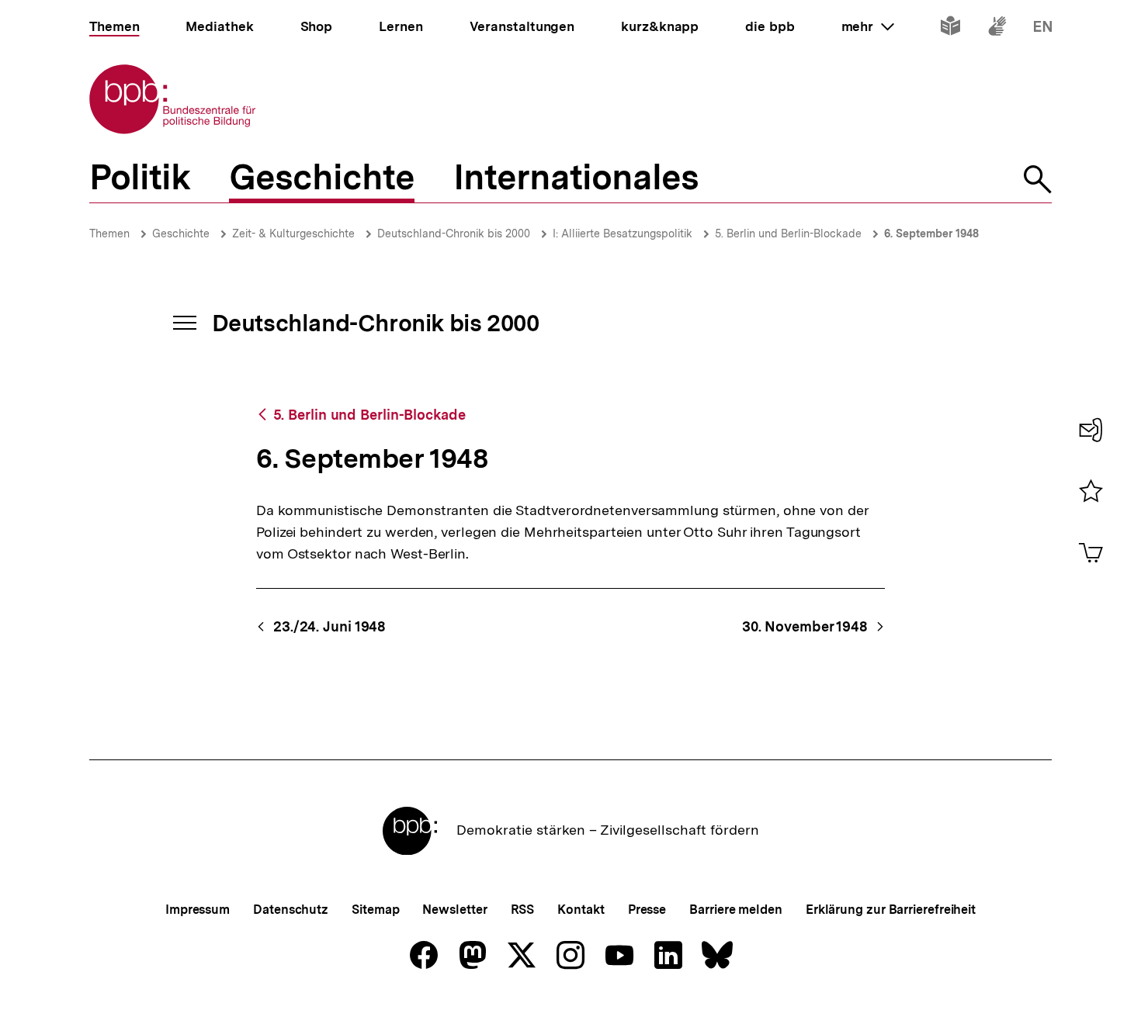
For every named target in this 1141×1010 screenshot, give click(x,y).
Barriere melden (735, 909)
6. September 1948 (931, 233)
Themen (109, 233)
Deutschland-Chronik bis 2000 (453, 233)
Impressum (197, 909)
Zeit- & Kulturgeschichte (293, 233)
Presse (647, 909)
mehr (867, 26)
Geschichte (181, 233)
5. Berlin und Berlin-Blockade (788, 233)
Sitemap (375, 909)
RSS (523, 909)
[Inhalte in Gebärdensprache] (997, 29)
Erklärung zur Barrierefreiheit (891, 909)
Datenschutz (290, 909)
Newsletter (454, 909)
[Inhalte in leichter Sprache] (950, 29)
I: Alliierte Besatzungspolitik (622, 233)
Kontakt (580, 909)
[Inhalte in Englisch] (1043, 29)
